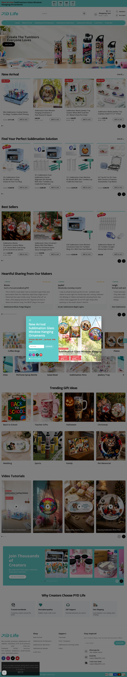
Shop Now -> (33, 350)
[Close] (99, 318)
